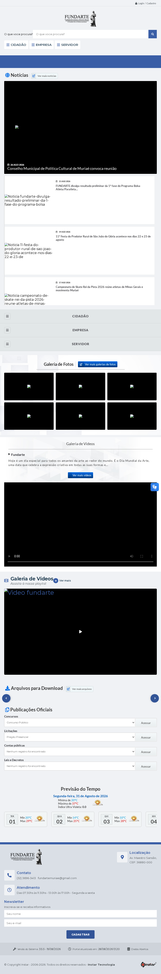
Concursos (11, 716)
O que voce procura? (18, 34)
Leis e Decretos (14, 760)
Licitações (10, 731)
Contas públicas (14, 745)
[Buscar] (152, 34)
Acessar (146, 723)
